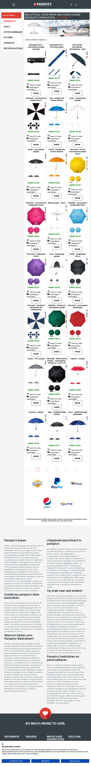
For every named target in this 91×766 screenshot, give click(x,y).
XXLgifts (68, 638)
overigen (50, 558)
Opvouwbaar (12, 32)
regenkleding (24, 565)
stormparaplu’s (53, 556)
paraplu (23, 546)
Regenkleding (12, 48)
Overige (9, 42)
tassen (72, 631)
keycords (78, 615)
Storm (8, 37)
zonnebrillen (61, 627)
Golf (7, 26)
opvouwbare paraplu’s (68, 556)
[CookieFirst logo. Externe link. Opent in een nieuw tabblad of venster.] (3, 744)
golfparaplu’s (69, 554)
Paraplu (9, 21)
